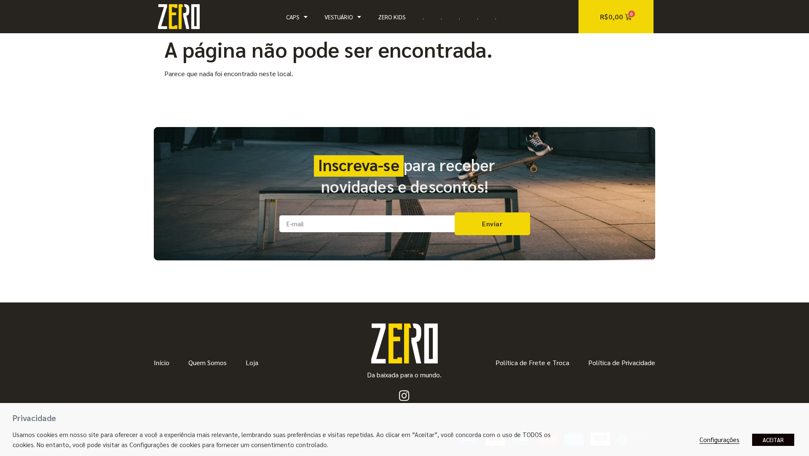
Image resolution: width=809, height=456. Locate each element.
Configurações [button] (719, 439)
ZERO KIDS (392, 17)
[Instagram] (404, 396)
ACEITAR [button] (773, 439)
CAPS (293, 17)
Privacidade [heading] (34, 418)
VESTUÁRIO (338, 17)
